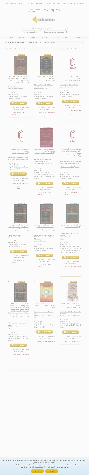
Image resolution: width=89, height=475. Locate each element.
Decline (51, 471)
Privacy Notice (49, 467)
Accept (37, 471)
